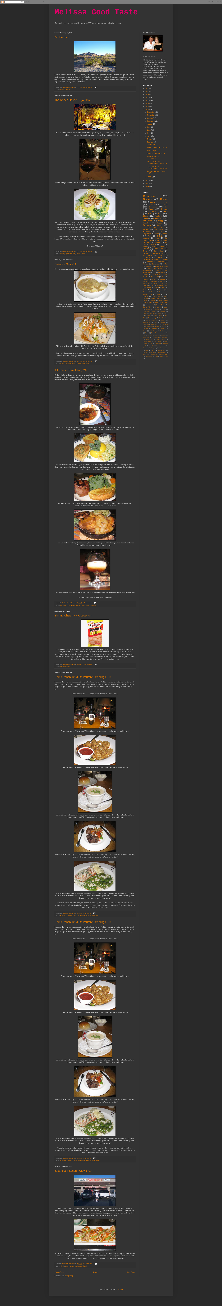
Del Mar (156, 287)
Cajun (166, 307)
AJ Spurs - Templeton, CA (70, 370)
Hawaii (153, 245)
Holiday (146, 253)
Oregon (153, 348)
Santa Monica (160, 305)
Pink (146, 350)
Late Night (162, 311)
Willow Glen (164, 354)
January (150, 177)
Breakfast (147, 225)
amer (156, 356)
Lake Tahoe (161, 339)
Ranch (153, 350)
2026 (147, 88)
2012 (147, 106)
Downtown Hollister (150, 260)
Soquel (152, 352)
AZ (151, 294)
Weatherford (146, 322)
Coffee (165, 264)
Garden (163, 335)
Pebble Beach (163, 348)
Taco (152, 285)
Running (145, 279)
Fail (144, 335)
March (149, 139)
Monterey (154, 279)
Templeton (93, 605)
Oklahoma (153, 290)
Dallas (147, 333)
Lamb (157, 270)
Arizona (62, 89)
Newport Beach (160, 345)
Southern (162, 292)
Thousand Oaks (162, 285)
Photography (152, 318)
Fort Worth (147, 221)
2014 (147, 100)
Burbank (145, 296)
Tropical (145, 354)
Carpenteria (156, 275)
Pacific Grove (158, 315)
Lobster (149, 262)
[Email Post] (96, 87)
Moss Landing (163, 300)
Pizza (162, 245)
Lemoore (152, 313)
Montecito (146, 283)
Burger (157, 238)
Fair (164, 309)
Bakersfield (155, 264)
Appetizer (63, 915)
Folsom (156, 335)
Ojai (66, 253)
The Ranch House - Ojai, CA (72, 100)
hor (167, 356)
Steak (87, 605)
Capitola (145, 328)
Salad (145, 218)
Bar (61, 605)
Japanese (165, 337)
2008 (147, 186)
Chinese (157, 242)
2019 (147, 94)
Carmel (162, 281)
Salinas (155, 283)
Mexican (152, 211)
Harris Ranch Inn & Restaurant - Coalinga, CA (83, 677)
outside (165, 234)
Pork (149, 236)
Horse (68, 89)
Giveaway (146, 311)
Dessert (164, 209)
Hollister (160, 236)
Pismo (161, 290)
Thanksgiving (147, 270)
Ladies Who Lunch (161, 266)
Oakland (145, 348)
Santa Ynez (161, 272)
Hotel (153, 247)
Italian (159, 223)
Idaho (163, 287)
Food (62, 666)
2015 (147, 97)
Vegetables (147, 234)
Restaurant (71, 253)
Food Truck (156, 296)
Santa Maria (149, 305)
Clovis (62, 1266)
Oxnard (161, 247)
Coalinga (69, 915)
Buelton (157, 326)
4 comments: (88, 664)
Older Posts (131, 1272)
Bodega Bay (149, 326)
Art (164, 294)
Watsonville (154, 354)
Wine (83, 253)
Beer (144, 227)
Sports (145, 247)
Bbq (158, 240)
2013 (147, 103)
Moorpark (153, 300)
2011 (147, 109)
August (149, 124)
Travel (145, 251)
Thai (154, 272)
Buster (145, 281)
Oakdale (147, 315)
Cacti (164, 326)
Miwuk (166, 313)
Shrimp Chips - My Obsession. (73, 615)
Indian (153, 298)
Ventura (158, 216)
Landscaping (147, 341)
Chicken (159, 225)
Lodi (151, 343)
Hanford (154, 311)
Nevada (151, 345)
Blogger (120, 1289)
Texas (145, 294)
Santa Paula (159, 249)
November (151, 115)
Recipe (145, 229)
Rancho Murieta (158, 253)
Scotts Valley (147, 307)
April (149, 136)
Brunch (145, 275)
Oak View (148, 302)
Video (163, 320)
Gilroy (165, 260)
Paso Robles (158, 227)
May (149, 133)
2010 (147, 180)
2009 (147, 184)
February (150, 142)
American (164, 204)
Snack (160, 257)
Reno (163, 277)
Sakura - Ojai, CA (65, 264)
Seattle (145, 352)
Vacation (146, 238)
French (160, 255)
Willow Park (148, 356)
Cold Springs (153, 330)
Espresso (156, 309)
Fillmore (150, 335)
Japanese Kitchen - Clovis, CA (73, 1170)
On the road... (62, 37)
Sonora (153, 292)
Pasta (160, 232)
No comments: (88, 87)
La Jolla (159, 298)
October (150, 118)
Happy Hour (158, 251)
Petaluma (146, 257)
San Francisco (163, 318)
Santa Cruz (161, 350)
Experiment (158, 218)
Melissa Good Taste (96, 12)
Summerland (161, 352)
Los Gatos (158, 343)
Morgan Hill (155, 277)
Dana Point (154, 333)
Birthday (148, 266)
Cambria (148, 309)
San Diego (164, 302)
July (148, 127)
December (151, 112)
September (151, 121)
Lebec (145, 313)
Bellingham (164, 324)
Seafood (78, 253)
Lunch (62, 363)
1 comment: (88, 603)
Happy (160, 221)
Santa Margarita (151, 320)
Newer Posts (59, 1272)
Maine (159, 313)
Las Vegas (158, 229)
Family (146, 223)
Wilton (163, 322)
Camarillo (154, 281)
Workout (161, 262)
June (149, 130)
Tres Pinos (147, 255)
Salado (156, 302)
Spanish (162, 279)
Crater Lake (164, 330)
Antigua (145, 264)
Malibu (145, 290)
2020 (147, 91)
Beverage (153, 207)
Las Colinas (157, 341)
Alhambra (146, 324)
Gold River (146, 337)
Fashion (146, 249)
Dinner (62, 253)
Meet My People (155, 268)
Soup (83, 363)
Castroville (154, 328)
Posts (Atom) (68, 1276)
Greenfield (155, 337)
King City (149, 339)
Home (95, 1272)
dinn (161, 356)
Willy (156, 322)
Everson (163, 333)
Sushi (87, 363)
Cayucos (162, 328)
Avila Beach (155, 324)
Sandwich (146, 232)
